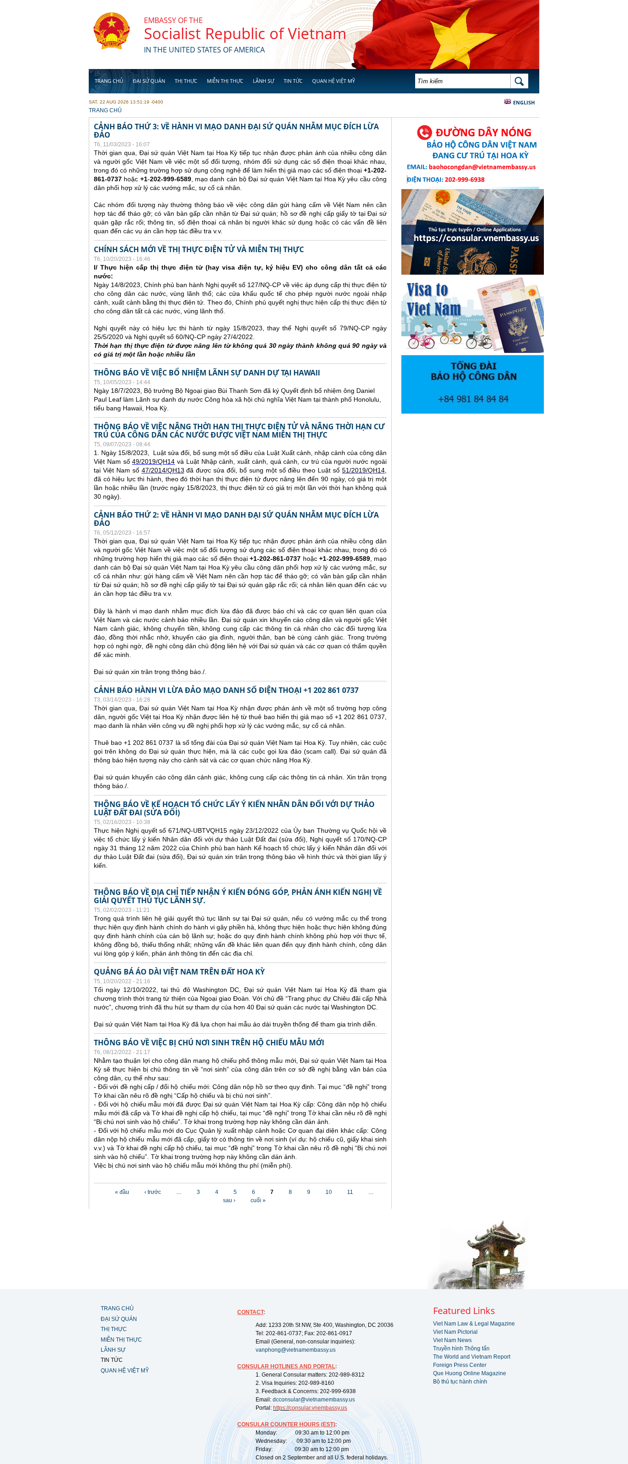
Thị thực (186, 80)
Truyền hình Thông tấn (461, 1348)
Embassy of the (173, 20)
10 (328, 1192)
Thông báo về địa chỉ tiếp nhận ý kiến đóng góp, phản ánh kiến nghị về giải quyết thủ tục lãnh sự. (238, 896)
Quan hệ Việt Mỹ (333, 80)
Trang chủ (109, 80)
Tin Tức (293, 80)
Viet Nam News (452, 1340)
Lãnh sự (263, 80)
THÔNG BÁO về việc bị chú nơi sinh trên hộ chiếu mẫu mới (209, 1042)
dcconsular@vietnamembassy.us (314, 1399)
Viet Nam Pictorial (455, 1332)
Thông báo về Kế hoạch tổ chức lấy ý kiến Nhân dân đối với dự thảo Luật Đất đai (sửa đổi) (234, 808)
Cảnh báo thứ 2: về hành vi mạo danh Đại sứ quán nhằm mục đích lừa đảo (236, 519)
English (524, 102)
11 (350, 1192)
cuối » (258, 1200)
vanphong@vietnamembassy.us (296, 1350)
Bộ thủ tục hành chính (460, 1381)
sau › (229, 1200)
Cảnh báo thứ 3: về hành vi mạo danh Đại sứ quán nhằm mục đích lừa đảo (236, 130)
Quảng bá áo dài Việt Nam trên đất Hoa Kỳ (179, 972)
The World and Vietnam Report (471, 1357)
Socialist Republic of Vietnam (245, 33)
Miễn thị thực (225, 80)
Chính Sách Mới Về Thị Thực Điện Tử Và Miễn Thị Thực (199, 249)
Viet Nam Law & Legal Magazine (474, 1323)
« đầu (122, 1192)
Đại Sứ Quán (149, 80)
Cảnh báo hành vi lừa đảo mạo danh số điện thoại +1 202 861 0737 (226, 690)
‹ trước (152, 1192)
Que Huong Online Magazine (469, 1373)
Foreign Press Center (459, 1365)
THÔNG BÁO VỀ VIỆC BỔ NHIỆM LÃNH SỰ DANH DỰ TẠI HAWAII (207, 373)
